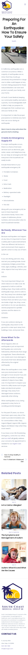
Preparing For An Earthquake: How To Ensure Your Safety (14, 28)
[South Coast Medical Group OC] (7, 13)
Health (14, 41)
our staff (8, 438)
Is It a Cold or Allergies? (11, 505)
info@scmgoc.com (7, 649)
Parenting (16, 532)
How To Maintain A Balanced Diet (14, 461)
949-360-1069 (5, 646)
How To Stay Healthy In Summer (12, 456)
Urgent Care (16, 444)
